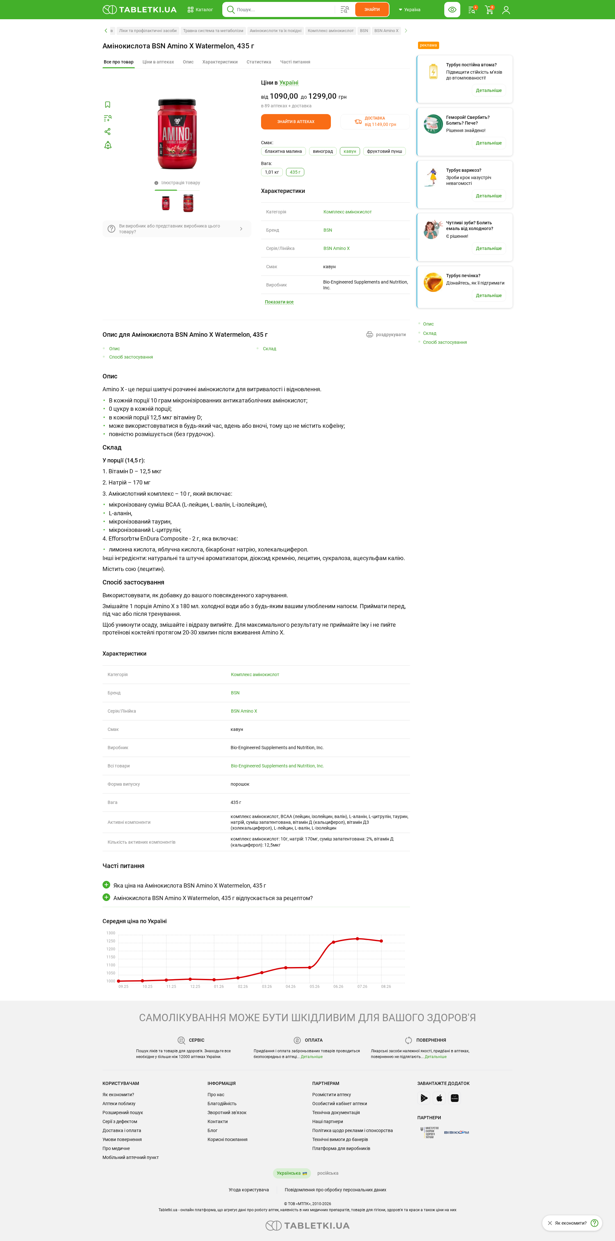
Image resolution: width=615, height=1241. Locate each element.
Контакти (218, 1121)
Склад (269, 349)
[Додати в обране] (107, 105)
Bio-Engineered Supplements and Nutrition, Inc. (277, 765)
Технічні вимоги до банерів (340, 1139)
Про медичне (116, 1148)
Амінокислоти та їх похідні (275, 30)
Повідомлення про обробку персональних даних (335, 1189)
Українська (289, 1173)
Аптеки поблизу (118, 1103)
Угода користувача (249, 1189)
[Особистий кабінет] (506, 9)
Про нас (216, 1094)
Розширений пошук (122, 1112)
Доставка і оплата (121, 1130)
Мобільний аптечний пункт (130, 1157)
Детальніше (312, 1057)
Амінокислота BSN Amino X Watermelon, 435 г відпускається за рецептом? (213, 898)
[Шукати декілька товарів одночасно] (345, 9)
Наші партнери (327, 1121)
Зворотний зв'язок (227, 1112)
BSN (364, 30)
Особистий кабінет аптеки (339, 1103)
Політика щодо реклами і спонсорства (352, 1130)
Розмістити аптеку (331, 1094)
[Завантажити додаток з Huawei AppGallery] (454, 1098)
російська (328, 1173)
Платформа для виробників (341, 1148)
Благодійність (222, 1103)
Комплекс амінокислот (331, 30)
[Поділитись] (107, 132)
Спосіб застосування (131, 357)
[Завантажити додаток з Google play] (423, 1098)
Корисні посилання (228, 1139)
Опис (114, 349)
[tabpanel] (256, 405)
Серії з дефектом (119, 1121)
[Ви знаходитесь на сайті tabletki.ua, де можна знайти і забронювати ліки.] (139, 9)
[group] (335, 94)
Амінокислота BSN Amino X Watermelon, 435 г (178, 46)
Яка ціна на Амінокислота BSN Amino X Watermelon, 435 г (189, 885)
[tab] (118, 62)
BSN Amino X (386, 30)
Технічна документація (336, 1112)
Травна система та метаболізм (213, 30)
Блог (212, 1130)
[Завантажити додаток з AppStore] (439, 1098)
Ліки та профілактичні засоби (148, 30)
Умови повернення (122, 1139)
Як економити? (118, 1094)
